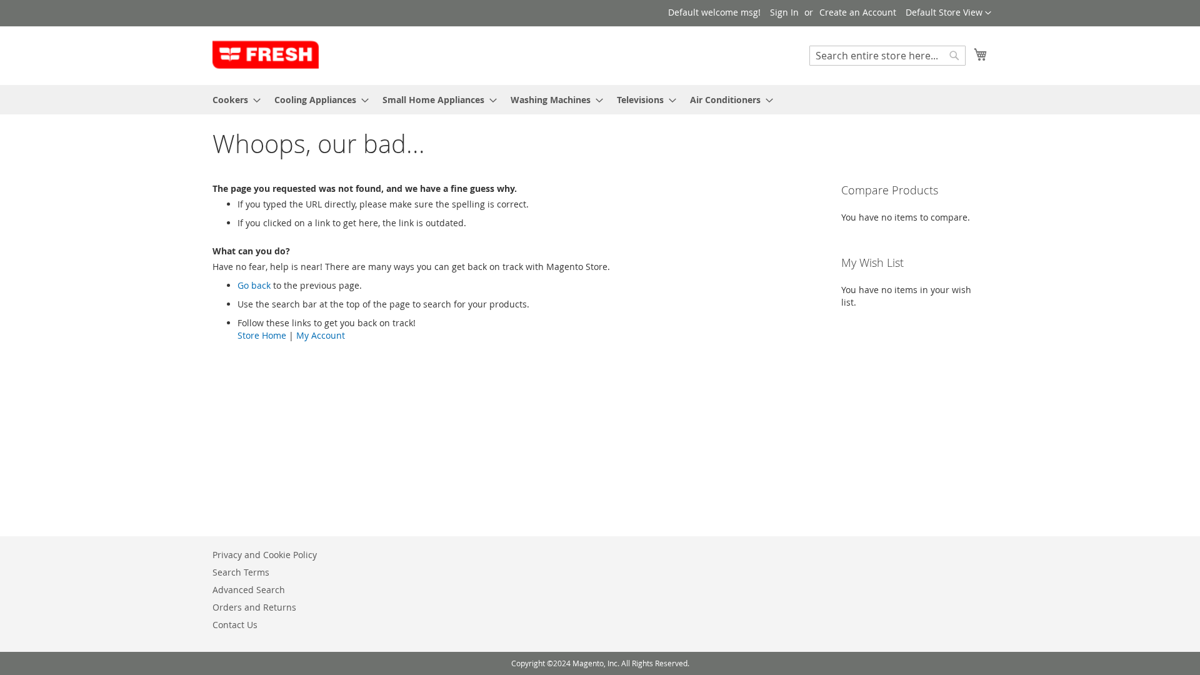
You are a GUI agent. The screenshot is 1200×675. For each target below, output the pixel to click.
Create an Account (857, 12)
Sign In (784, 12)
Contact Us (235, 625)
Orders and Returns (254, 607)
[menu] (600, 99)
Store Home (262, 335)
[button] (948, 13)
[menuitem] (233, 99)
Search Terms (240, 572)
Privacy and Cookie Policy (264, 555)
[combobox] (887, 56)
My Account (320, 335)
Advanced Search (248, 590)
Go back (254, 285)
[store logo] (265, 55)
